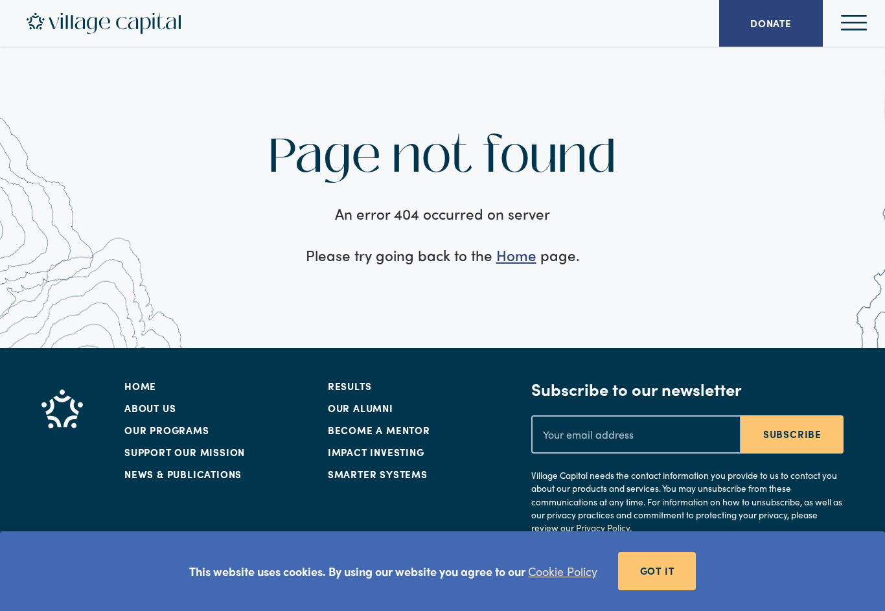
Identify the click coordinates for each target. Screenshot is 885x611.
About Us (150, 408)
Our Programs (166, 430)
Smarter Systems (378, 474)
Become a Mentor (379, 430)
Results (350, 386)
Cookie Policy (562, 571)
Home (516, 255)
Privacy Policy (603, 528)
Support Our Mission (184, 452)
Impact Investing (376, 452)
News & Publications (183, 474)
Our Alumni (360, 408)
